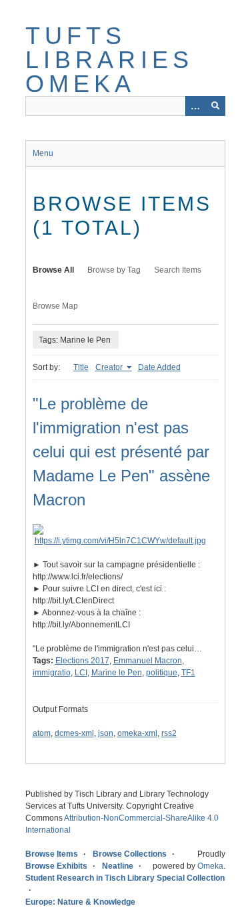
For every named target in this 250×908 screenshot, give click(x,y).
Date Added (159, 367)
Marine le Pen (116, 672)
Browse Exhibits (56, 866)
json (105, 733)
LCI (81, 672)
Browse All (53, 270)
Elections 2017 (82, 660)
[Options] (195, 106)
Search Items (177, 270)
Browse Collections (130, 854)
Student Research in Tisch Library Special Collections (127, 878)
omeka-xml (137, 733)
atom (42, 733)
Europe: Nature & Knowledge (80, 902)
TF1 (188, 672)
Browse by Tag (114, 270)
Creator (110, 367)
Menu (43, 153)
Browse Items (51, 854)
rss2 (169, 733)
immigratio (52, 672)
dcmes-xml (74, 733)
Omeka (210, 866)
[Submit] (215, 106)
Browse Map (55, 306)
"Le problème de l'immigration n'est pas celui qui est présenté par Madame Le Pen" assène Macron (121, 452)
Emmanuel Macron (147, 660)
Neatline (117, 866)
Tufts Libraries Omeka (109, 59)
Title (81, 367)
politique (161, 672)
